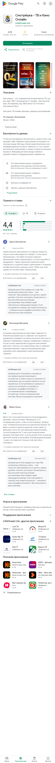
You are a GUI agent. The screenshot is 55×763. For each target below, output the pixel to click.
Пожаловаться (11, 592)
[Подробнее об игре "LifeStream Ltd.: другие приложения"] (50, 521)
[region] (27, 33)
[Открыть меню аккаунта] (51, 4)
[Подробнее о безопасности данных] (12, 193)
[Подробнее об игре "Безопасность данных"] (50, 133)
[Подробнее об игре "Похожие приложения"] (50, 557)
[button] (26, 35)
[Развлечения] (11, 127)
